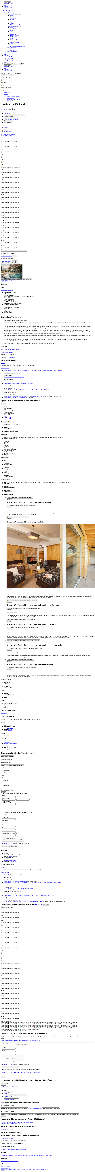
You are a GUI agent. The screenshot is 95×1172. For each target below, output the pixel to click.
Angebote (6, 52)
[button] (47, 193)
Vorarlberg (12, 23)
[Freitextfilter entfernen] (15, 73)
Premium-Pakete (48, 1155)
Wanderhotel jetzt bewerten (12, 765)
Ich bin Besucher (11, 1123)
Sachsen (11, 38)
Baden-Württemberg (14, 28)
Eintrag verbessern (8, 120)
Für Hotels (3, 1149)
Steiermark (12, 20)
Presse (8, 59)
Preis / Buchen (4, 109)
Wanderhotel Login (8, 3)
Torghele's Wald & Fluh (28, 383)
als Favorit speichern (8, 114)
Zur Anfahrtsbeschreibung (10, 860)
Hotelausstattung (4, 457)
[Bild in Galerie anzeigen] (10, 263)
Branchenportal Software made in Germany (18, 1169)
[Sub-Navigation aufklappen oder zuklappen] (19, 14)
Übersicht (6, 127)
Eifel (11, 31)
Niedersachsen (13, 34)
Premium (3, 363)
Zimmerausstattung (5, 479)
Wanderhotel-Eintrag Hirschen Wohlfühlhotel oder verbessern (17, 1114)
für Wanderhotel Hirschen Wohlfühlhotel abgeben (14, 1108)
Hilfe (5, 5)
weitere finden (35, 1108)
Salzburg (12, 19)
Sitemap (24, 1149)
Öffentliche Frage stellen (9, 1099)
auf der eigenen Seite (45, 1114)
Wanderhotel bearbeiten (28, 1155)
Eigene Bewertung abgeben (7, 756)
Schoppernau (10, 728)
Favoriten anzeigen (8, 1096)
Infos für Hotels (10, 56)
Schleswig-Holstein (14, 42)
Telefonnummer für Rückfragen (9, 833)
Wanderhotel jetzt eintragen (7, 1138)
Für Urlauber (9, 1149)
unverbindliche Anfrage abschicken (9, 846)
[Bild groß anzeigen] (20, 497)
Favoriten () (7, 1129)
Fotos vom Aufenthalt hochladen (11, 118)
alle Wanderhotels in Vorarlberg (8, 134)
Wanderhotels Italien (11, 47)
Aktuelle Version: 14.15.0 (42, 1169)
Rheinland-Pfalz (13, 36)
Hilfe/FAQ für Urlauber (16, 1155)
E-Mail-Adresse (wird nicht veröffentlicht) (12, 1053)
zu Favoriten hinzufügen (9, 1094)
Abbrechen (16, 1067)
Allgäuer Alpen (7, 742)
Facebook (3, 1166)
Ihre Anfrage (5, 820)
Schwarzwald (13, 43)
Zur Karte (6, 858)
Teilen (5, 1090)
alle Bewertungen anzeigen (7, 290)
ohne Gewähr (38, 904)
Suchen (21, 63)
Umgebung (3, 700)
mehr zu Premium (5, 368)
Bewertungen (7, 131)
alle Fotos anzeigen (27, 279)
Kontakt (9, 749)
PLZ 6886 (13, 726)
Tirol (11, 22)
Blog (5, 54)
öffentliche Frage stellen (21, 1044)
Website (3, 795)
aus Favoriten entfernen (21, 1094)
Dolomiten (12, 50)
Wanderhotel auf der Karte (7, 352)
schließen (14, 256)
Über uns (6, 55)
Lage (5, 129)
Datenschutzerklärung (9, 843)
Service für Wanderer (5, 421)
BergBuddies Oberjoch (38, 396)
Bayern (11, 30)
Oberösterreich (13, 18)
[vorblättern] (1, 249)
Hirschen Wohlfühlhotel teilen (11, 119)
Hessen (11, 32)
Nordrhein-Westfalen (14, 35)
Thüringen (12, 44)
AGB (17, 1062)
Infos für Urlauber (11, 58)
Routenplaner (4, 713)
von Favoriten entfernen (20, 114)
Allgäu (11, 27)
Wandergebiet (4, 434)
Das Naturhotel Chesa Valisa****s (54, 370)
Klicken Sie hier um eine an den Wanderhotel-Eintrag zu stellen (20, 1040)
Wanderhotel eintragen (39, 1155)
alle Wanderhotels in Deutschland (17, 46)
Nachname (4, 827)
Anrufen (5, 1093)
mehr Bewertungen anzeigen (7, 790)
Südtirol (11, 48)
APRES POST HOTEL (48, 389)
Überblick (3, 404)
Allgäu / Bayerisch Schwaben (11, 740)
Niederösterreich (13, 16)
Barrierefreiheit (7, 2)
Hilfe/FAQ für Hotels (6, 1155)
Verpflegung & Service (6, 679)
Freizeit (2, 690)
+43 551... (7, 354)
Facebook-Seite (7, 417)
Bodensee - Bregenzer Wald (10, 743)
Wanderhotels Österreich (12, 14)
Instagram (7, 1166)
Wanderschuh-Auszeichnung (13, 61)
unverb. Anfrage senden (9, 112)
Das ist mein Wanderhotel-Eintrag (17, 1122)
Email (3, 830)
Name (3, 1050)
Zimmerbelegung (6, 801)
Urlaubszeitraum (6, 798)
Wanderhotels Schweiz (12, 51)
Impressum (3, 1161)
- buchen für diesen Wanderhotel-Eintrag (67, 1114)
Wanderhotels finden (9, 12)
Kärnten (11, 15)
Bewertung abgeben (8, 116)
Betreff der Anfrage (6, 817)
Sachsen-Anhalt (13, 39)
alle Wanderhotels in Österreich (17, 24)
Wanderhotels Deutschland (13, 26)
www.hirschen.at (8, 113)
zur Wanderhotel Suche (6, 135)
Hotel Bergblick (23, 397)
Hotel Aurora (21, 377)
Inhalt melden (7, 122)
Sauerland (12, 40)
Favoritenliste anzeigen (6, 256)
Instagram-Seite (8, 418)
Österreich (9, 730)
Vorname (4, 825)
